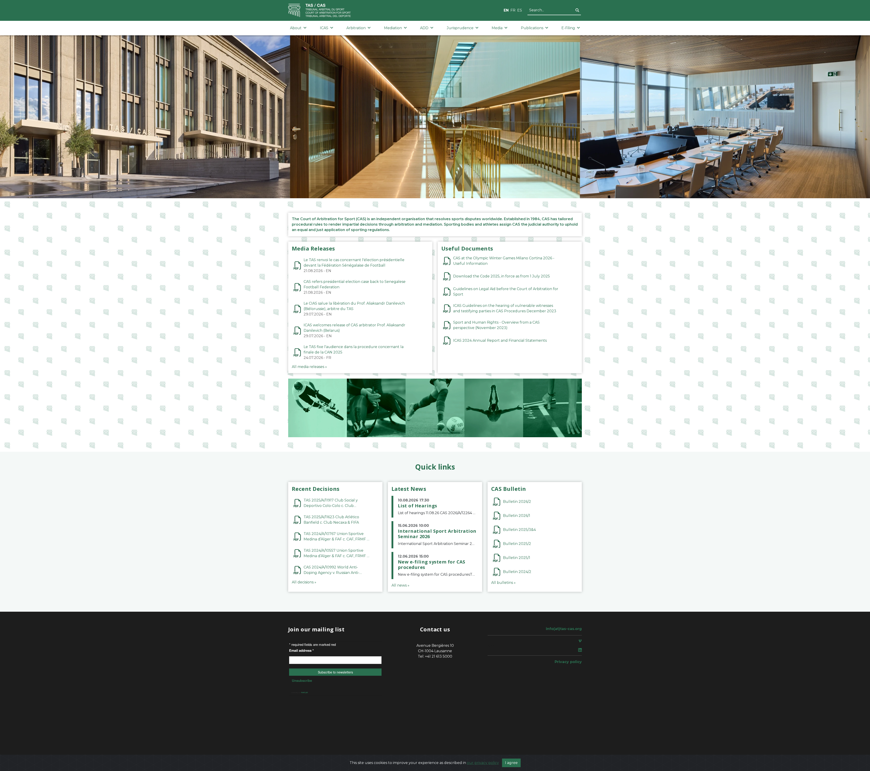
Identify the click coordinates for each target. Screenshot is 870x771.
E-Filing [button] (568, 28)
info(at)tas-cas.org (564, 629)
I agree (511, 763)
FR (512, 10)
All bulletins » (503, 582)
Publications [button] (532, 28)
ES (519, 10)
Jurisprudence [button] (460, 28)
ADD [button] (424, 28)
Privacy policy (568, 662)
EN (506, 10)
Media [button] (497, 28)
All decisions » (304, 582)
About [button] (296, 28)
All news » (400, 585)
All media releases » (309, 367)
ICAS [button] (324, 28)
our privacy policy (483, 763)
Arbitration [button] (356, 28)
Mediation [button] (393, 28)
